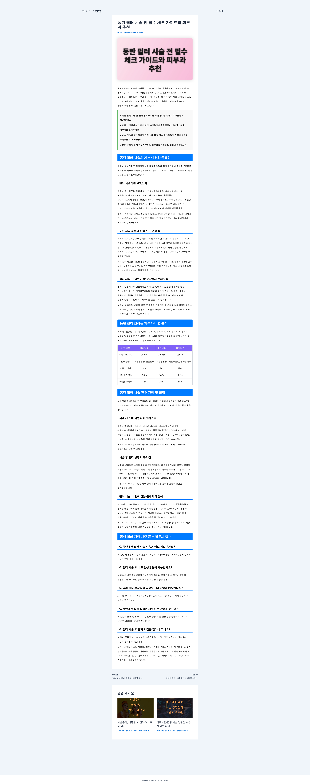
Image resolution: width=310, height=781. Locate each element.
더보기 (219, 11)
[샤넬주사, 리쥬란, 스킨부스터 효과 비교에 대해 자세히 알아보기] (135, 708)
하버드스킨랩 (91, 11)
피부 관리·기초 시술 (124, 730)
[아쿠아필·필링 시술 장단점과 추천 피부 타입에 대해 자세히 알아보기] (175, 708)
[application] (224, 11)
